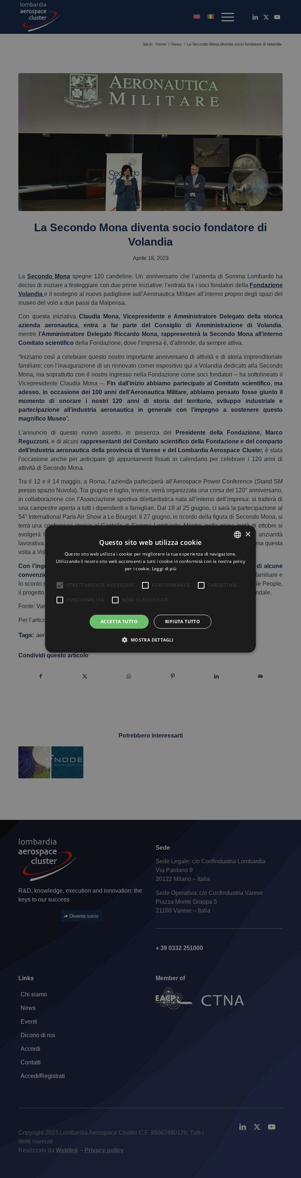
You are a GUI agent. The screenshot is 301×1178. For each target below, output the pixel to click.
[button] (150, 639)
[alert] (150, 589)
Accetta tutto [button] (119, 621)
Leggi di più (164, 568)
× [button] (247, 534)
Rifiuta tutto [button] (182, 621)
